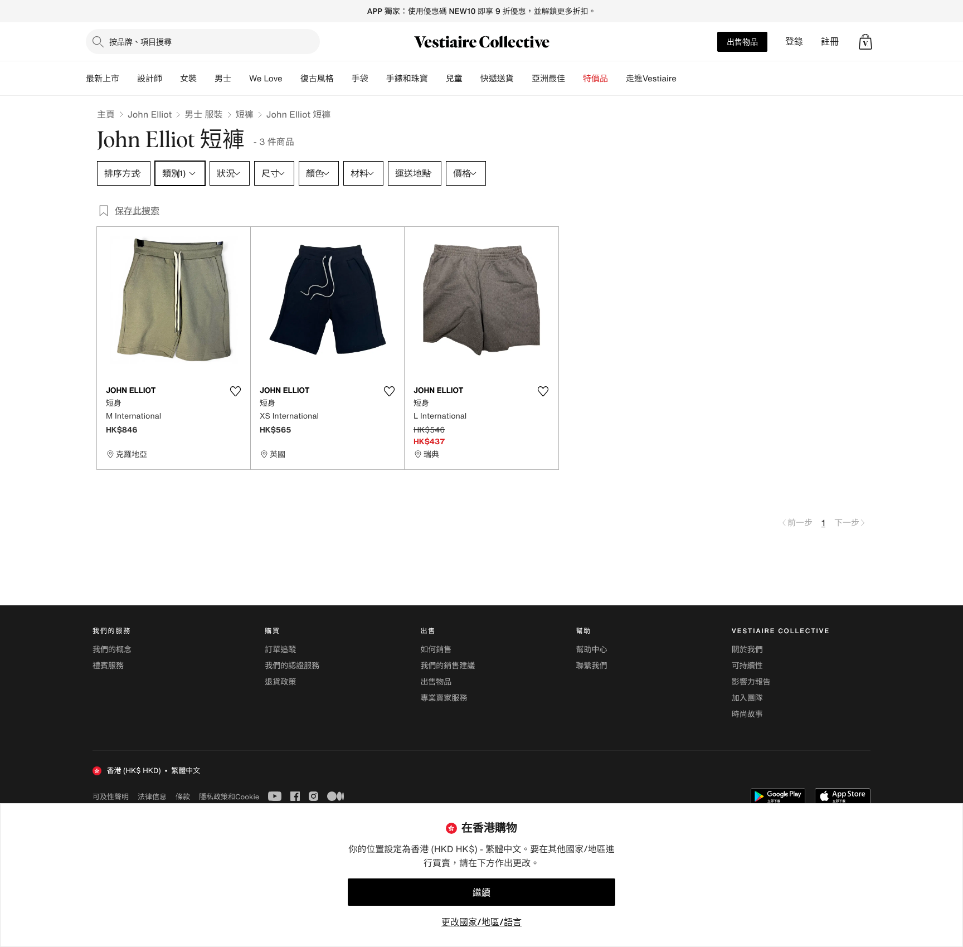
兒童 (454, 78)
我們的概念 (112, 649)
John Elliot (150, 114)
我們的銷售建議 (447, 666)
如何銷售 (435, 649)
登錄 (794, 41)
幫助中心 (591, 649)
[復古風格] (342, 78)
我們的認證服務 (292, 666)
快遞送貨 (497, 78)
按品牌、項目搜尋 (140, 41)
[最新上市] (128, 78)
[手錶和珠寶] (436, 78)
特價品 (595, 78)
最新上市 (102, 78)
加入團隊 (747, 698)
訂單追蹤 (280, 649)
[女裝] (205, 78)
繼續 (481, 892)
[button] (865, 42)
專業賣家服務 (443, 698)
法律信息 (152, 796)
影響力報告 (751, 682)
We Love (266, 78)
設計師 (149, 78)
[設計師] (171, 78)
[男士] (240, 78)
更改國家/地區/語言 (481, 922)
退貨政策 (280, 682)
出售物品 (742, 41)
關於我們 (747, 649)
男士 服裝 (203, 114)
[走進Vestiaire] (685, 78)
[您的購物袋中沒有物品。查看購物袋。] (865, 42)
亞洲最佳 (548, 78)
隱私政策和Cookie (229, 796)
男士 (223, 78)
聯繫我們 (591, 666)
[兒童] (471, 78)
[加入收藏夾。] (235, 391)
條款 (183, 796)
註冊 (830, 41)
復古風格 (317, 78)
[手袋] (377, 78)
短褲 (245, 114)
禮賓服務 (108, 666)
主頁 (106, 114)
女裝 (188, 78)
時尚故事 (747, 714)
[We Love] (291, 78)
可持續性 (747, 666)
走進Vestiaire (651, 78)
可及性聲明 (111, 796)
